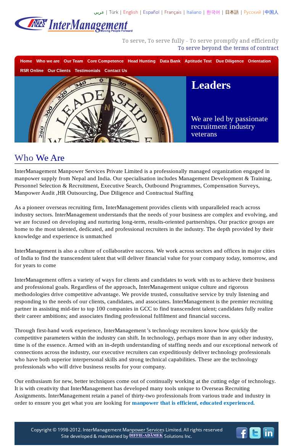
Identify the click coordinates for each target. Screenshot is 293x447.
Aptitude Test (198, 61)
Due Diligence (230, 61)
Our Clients (59, 70)
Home (26, 61)
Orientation (259, 61)
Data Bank (170, 61)
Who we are (48, 61)
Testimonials (87, 70)
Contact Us (116, 70)
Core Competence (105, 61)
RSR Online (31, 70)
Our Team (73, 61)
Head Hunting (142, 61)
